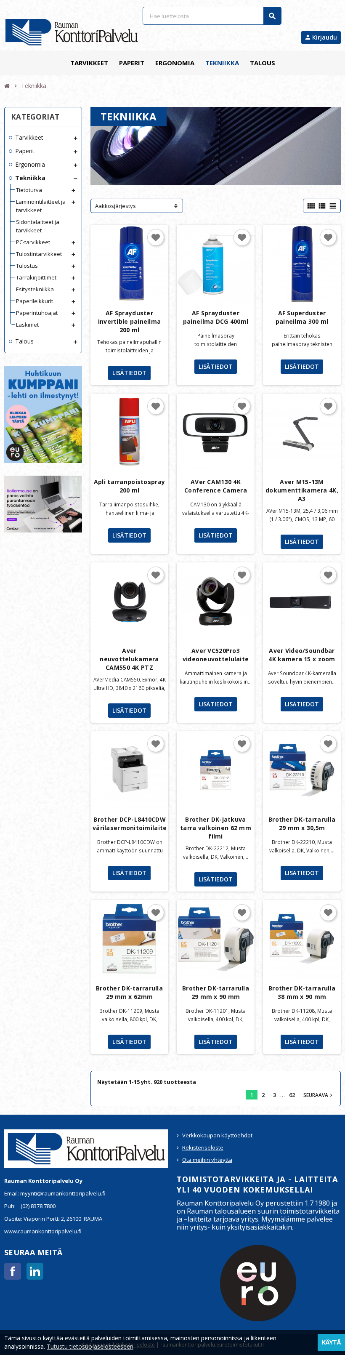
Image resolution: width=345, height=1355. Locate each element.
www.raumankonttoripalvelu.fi (43, 1231)
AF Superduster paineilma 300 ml (302, 317)
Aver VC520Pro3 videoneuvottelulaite (216, 655)
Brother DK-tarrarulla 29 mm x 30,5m (301, 823)
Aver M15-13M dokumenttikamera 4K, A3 (301, 490)
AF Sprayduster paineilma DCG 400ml (215, 317)
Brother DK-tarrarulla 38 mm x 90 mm (301, 992)
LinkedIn (35, 1271)
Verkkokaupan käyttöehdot (217, 1135)
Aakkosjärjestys (115, 206)
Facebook (12, 1271)
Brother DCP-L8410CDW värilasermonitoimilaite (130, 823)
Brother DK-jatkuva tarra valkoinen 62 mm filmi (215, 827)
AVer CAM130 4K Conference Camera (215, 486)
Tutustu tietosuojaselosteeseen (90, 1346)
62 (292, 1095)
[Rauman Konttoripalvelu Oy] (71, 31)
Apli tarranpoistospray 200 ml (129, 486)
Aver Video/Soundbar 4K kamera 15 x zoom (301, 655)
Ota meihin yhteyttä (207, 1159)
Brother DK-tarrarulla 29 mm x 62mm (129, 992)
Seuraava (318, 1094)
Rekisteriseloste (202, 1147)
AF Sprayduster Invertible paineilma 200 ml (129, 321)
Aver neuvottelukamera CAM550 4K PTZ (129, 659)
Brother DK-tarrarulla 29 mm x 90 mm (215, 992)
